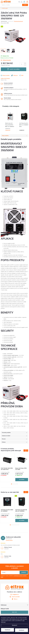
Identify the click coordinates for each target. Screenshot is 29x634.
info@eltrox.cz (16, 594)
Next (27, 450)
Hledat (25, 5)
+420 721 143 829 (15, 596)
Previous (25, 450)
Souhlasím (21, 630)
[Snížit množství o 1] (25, 65)
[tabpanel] (7, 467)
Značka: (5, 78)
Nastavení (14, 625)
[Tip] (21, 501)
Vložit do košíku (15, 69)
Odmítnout (7, 630)
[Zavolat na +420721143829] (19, 2)
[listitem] (10, 121)
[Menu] (27, 2)
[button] (2, 121)
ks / (14, 612)
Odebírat (23, 572)
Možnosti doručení (7, 60)
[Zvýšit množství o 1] (25, 63)
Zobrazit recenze (9, 540)
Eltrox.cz (15, 599)
